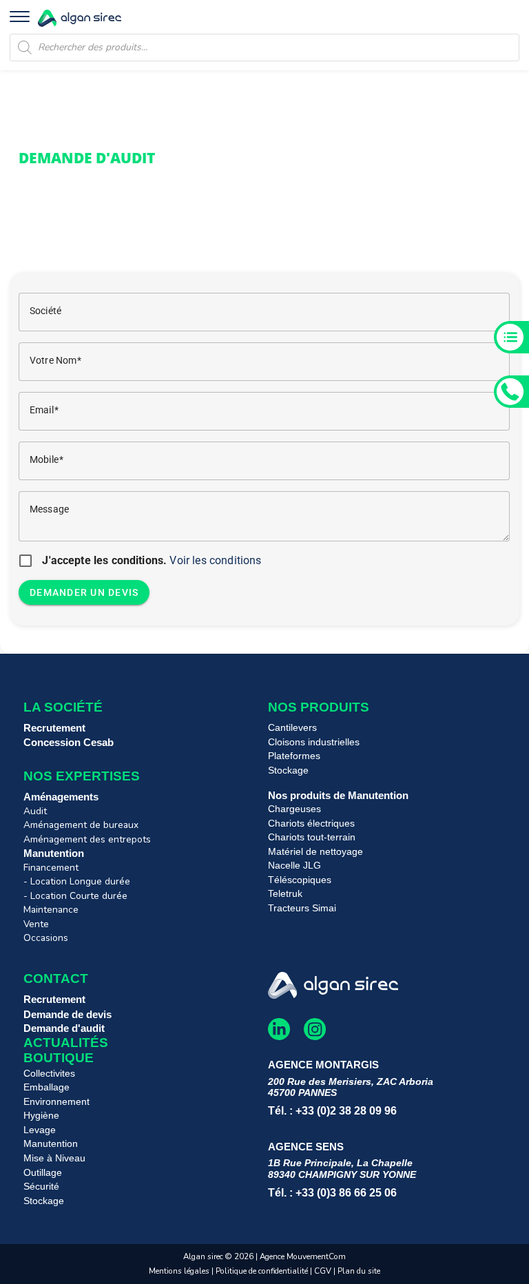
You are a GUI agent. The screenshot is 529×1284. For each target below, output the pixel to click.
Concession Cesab (68, 742)
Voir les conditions (215, 560)
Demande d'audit (64, 1028)
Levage (39, 1130)
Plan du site (359, 1270)
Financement (51, 867)
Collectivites (49, 1073)
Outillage (42, 1173)
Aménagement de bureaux (80, 824)
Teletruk (285, 894)
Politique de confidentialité (262, 1270)
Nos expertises (81, 776)
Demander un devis (84, 592)
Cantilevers (292, 728)
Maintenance (51, 909)
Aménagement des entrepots (87, 839)
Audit (35, 811)
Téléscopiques (299, 880)
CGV (323, 1270)
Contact (55, 978)
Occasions (45, 937)
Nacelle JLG (294, 865)
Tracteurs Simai (302, 908)
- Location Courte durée (75, 895)
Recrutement (54, 728)
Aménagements (60, 796)
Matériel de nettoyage (315, 852)
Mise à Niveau (54, 1158)
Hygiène (41, 1115)
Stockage (288, 770)
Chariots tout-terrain (311, 837)
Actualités (65, 1042)
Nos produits (318, 707)
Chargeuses (294, 809)
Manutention (53, 853)
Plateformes (294, 756)
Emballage (46, 1087)
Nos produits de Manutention (338, 795)
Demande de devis (67, 1014)
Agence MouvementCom (303, 1256)
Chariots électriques (311, 823)
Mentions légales (179, 1270)
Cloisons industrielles (314, 742)
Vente (36, 924)
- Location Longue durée (76, 881)
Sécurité (41, 1186)
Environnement (56, 1102)
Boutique (58, 1057)
